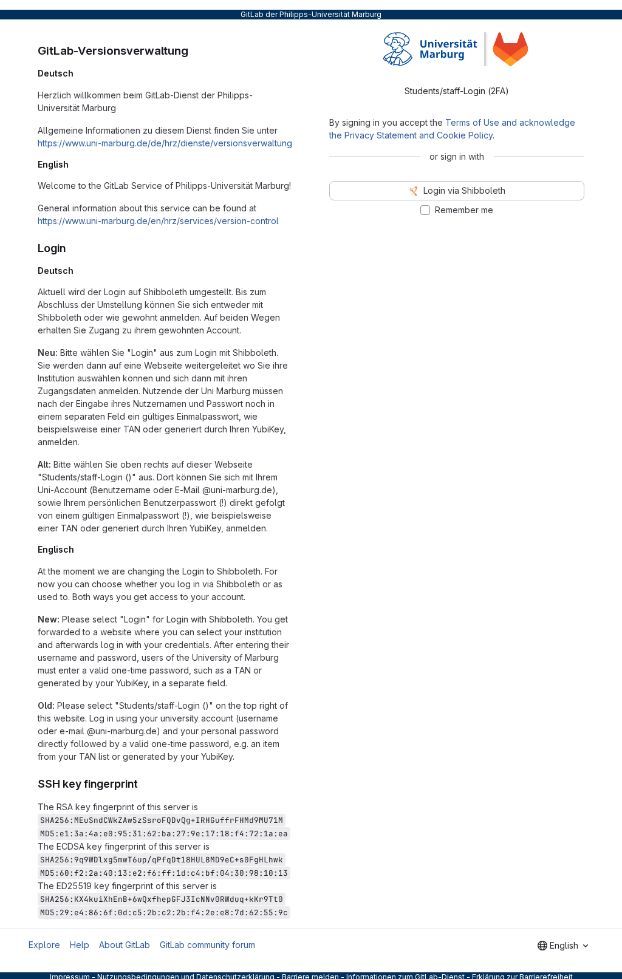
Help (79, 945)
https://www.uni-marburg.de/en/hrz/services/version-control (158, 221)
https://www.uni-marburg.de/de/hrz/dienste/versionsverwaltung (165, 143)
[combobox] (562, 945)
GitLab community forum (207, 945)
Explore (44, 945)
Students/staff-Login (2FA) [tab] (457, 91)
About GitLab (124, 945)
